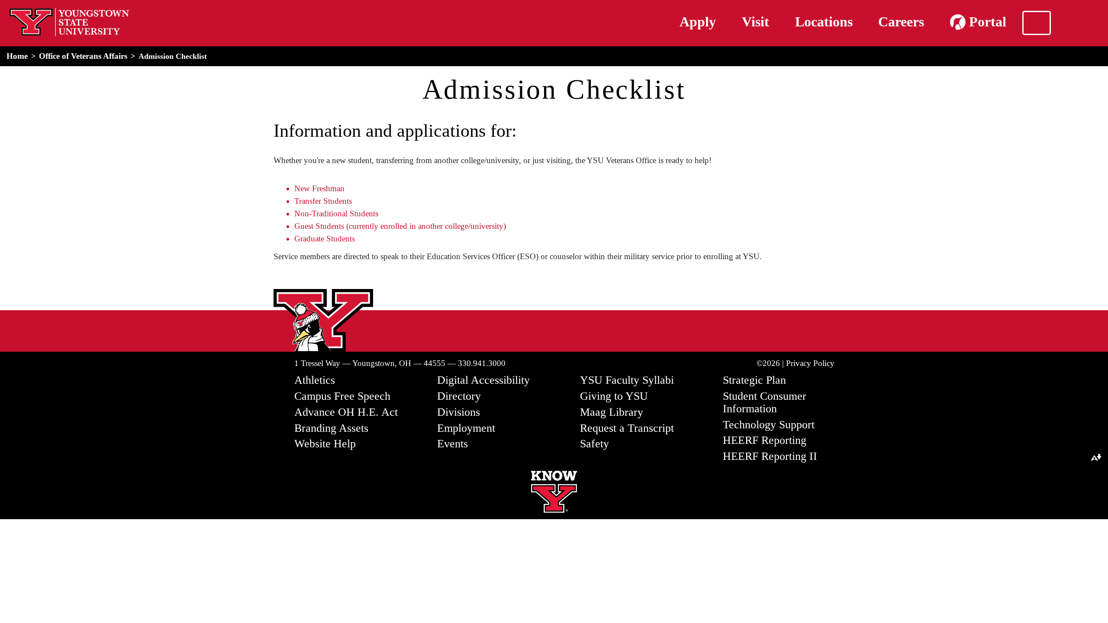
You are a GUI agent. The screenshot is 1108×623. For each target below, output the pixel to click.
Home (17, 56)
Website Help (325, 443)
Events (452, 443)
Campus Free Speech (342, 396)
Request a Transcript (627, 428)
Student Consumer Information (764, 402)
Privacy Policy (810, 363)
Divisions (458, 412)
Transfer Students (323, 201)
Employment (466, 428)
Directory (459, 396)
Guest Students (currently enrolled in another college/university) (400, 226)
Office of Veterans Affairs (83, 56)
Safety (594, 443)
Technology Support (769, 424)
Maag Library (611, 412)
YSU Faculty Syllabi (627, 380)
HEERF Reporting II (770, 456)
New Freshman (319, 188)
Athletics (314, 380)
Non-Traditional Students (336, 213)
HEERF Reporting (764, 440)
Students (339, 238)
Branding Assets (331, 428)
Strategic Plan (754, 380)
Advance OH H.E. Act (346, 412)
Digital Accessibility (483, 380)
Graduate (309, 238)
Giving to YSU (614, 396)
